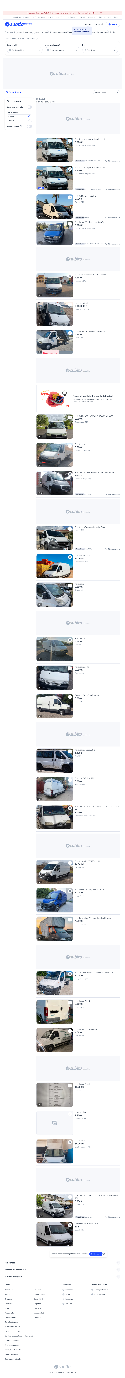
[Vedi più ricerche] (118, 32)
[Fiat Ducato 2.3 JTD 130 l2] (78, 206)
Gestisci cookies (11, 1317)
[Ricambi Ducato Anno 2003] (78, 1234)
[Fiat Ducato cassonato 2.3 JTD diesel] (78, 286)
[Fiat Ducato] (78, 456)
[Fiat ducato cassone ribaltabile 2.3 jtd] (78, 343)
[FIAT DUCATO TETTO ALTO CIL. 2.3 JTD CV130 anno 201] (78, 1207)
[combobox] (25, 50)
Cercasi (11, 120)
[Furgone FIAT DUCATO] (78, 790)
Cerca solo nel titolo (15, 107)
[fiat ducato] (78, 595)
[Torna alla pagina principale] (19, 24)
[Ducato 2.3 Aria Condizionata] (78, 707)
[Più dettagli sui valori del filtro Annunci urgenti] (21, 126)
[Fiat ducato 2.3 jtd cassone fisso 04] (78, 233)
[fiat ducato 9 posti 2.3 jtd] (78, 761)
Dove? (85, 45)
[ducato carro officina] (78, 567)
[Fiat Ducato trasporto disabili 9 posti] (78, 151)
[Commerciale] (78, 1124)
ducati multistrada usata (99, 32)
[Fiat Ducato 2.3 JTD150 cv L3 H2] (78, 873)
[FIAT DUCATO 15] (78, 650)
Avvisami (97, 1254)
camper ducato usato (24, 32)
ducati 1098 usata (41, 32)
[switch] (29, 107)
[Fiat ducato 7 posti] (78, 1096)
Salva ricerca (15, 92)
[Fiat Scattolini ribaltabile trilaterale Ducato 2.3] (78, 984)
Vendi (114, 24)
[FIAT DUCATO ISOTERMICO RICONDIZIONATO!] (78, 484)
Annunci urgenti (13, 126)
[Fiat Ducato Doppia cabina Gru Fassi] (78, 539)
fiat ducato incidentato (58, 32)
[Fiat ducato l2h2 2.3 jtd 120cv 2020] (78, 901)
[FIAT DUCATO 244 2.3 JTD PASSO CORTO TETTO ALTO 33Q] (78, 818)
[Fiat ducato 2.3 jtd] (78, 1013)
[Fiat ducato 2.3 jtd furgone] (78, 1041)
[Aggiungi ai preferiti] (70, 141)
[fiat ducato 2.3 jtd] (78, 315)
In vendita (11, 116)
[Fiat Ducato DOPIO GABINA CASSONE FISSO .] (78, 427)
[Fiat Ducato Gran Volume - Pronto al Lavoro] (78, 930)
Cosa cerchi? (12, 45)
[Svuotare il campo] (40, 50)
